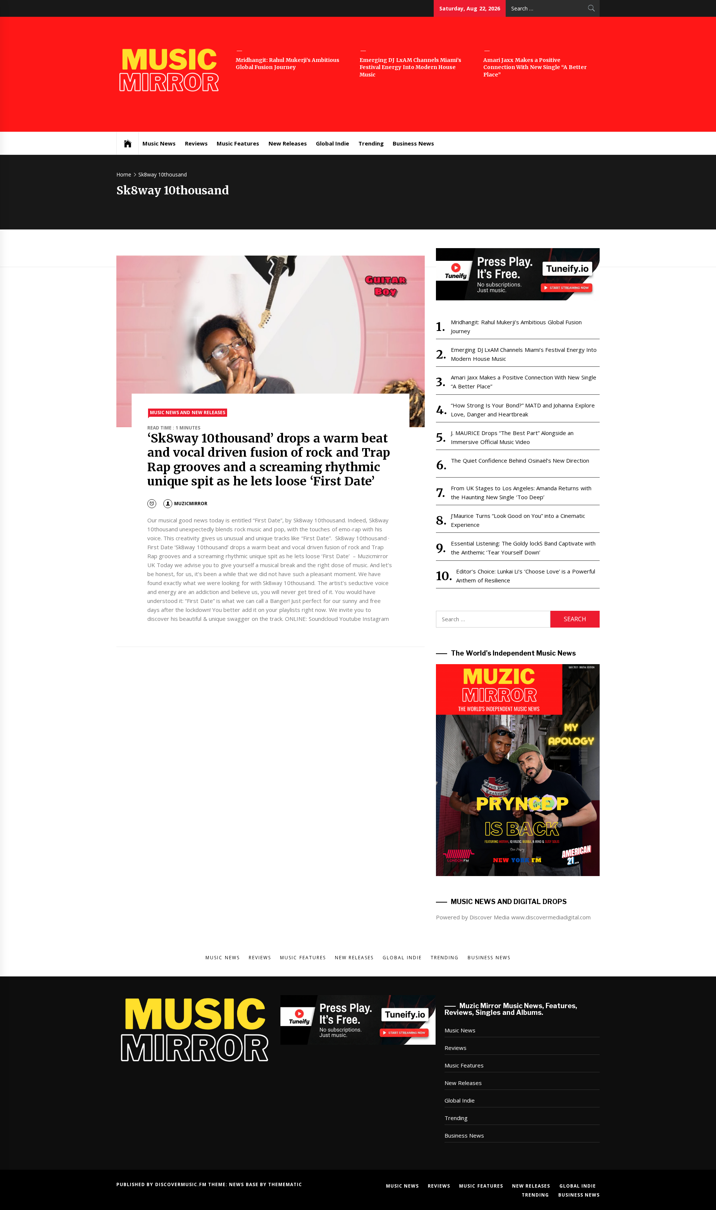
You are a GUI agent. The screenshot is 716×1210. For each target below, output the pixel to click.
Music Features (238, 143)
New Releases (287, 143)
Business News (413, 143)
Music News (159, 143)
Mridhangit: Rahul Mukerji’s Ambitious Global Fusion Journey (287, 64)
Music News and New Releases (187, 412)
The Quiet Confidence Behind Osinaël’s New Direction (520, 460)
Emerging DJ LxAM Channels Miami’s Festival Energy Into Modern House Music (410, 67)
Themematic (285, 1184)
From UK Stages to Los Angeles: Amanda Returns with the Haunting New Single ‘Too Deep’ (521, 492)
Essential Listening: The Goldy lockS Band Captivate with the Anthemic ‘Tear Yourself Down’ (523, 548)
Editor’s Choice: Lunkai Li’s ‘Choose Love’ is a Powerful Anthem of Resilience (525, 576)
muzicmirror (190, 503)
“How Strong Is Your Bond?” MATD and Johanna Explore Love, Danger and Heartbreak (522, 409)
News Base (244, 1184)
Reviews (196, 143)
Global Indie (332, 143)
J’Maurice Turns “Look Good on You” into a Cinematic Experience (518, 520)
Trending (371, 143)
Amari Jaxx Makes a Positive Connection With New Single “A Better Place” (535, 67)
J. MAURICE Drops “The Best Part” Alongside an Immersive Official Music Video (512, 437)
